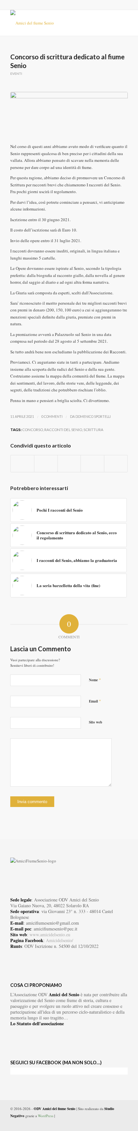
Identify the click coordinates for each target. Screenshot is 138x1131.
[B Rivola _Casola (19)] (69, 114)
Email (95, 701)
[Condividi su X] (45, 463)
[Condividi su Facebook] (22, 463)
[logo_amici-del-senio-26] (57, 23)
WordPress (45, 1115)
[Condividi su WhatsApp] (69, 463)
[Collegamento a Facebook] (103, 1123)
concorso (32, 429)
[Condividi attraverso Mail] (115, 463)
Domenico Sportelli (93, 416)
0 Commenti (52, 416)
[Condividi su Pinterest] (92, 463)
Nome (95, 680)
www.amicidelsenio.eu (50, 934)
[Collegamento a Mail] (123, 1123)
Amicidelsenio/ (59, 940)
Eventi (16, 73)
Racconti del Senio (63, 429)
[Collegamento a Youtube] (113, 1123)
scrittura (93, 429)
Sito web (95, 722)
